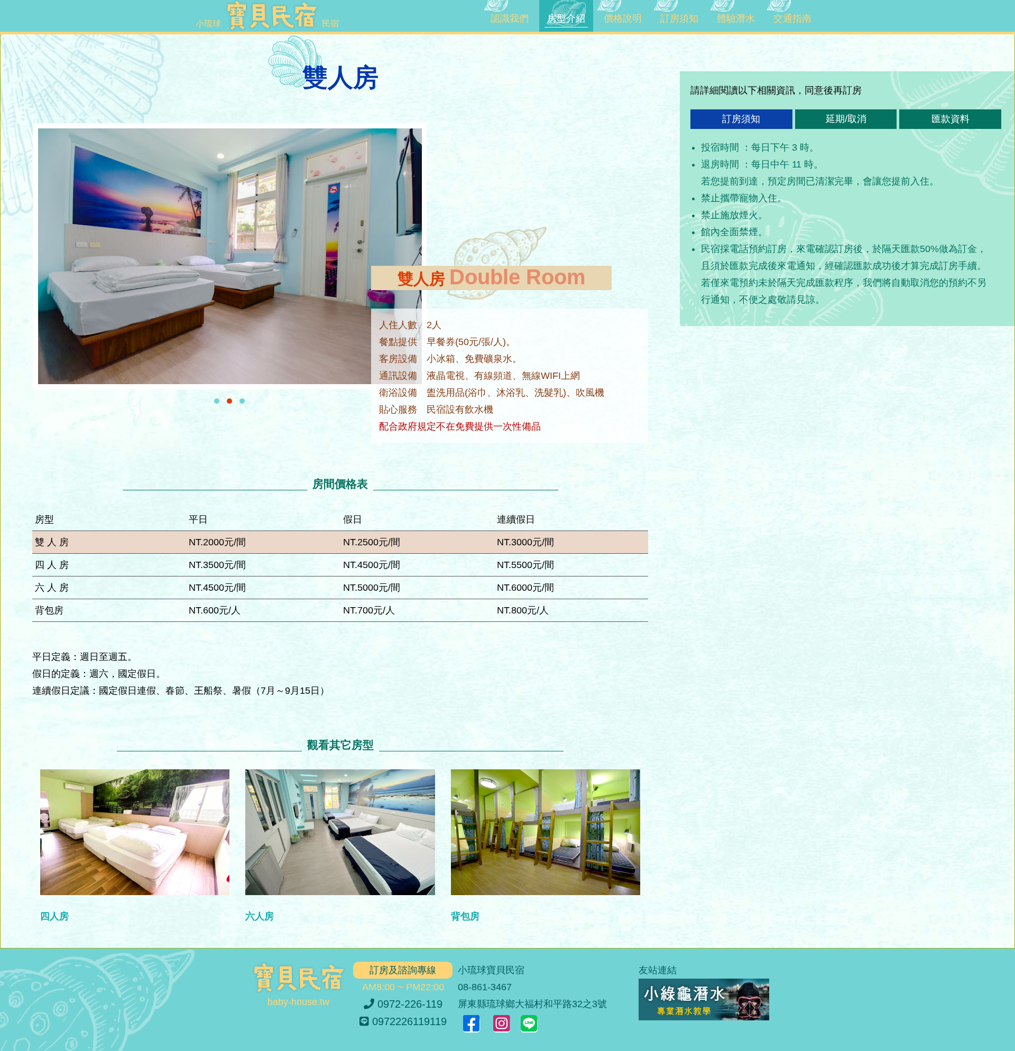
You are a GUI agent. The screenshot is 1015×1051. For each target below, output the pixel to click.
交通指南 (792, 18)
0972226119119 (408, 1021)
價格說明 (623, 18)
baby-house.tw (298, 1002)
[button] (216, 401)
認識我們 (510, 18)
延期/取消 (846, 119)
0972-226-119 (408, 1004)
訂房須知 (679, 18)
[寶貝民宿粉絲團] (471, 1025)
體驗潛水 (736, 18)
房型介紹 (566, 18)
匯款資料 (950, 119)
